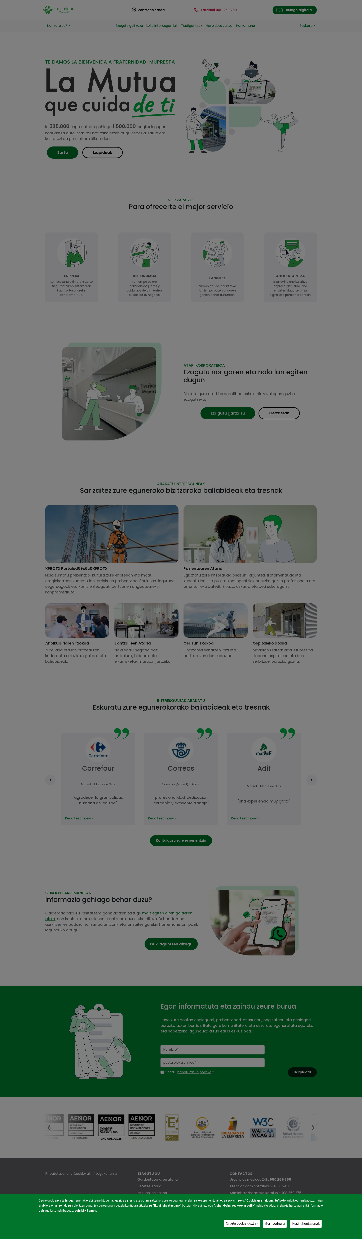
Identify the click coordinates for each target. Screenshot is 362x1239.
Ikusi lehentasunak (306, 1223)
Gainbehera (275, 1223)
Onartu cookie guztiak (242, 1223)
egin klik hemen (85, 1210)
